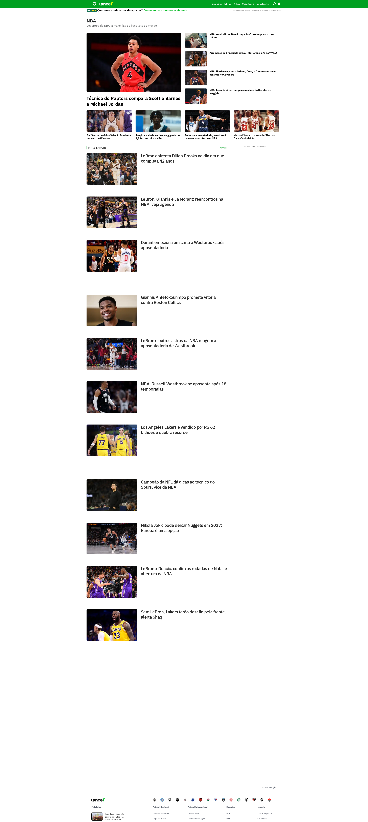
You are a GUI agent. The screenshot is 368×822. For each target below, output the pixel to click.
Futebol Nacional (161, 807)
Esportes (230, 807)
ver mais (223, 147)
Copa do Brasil (159, 818)
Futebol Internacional (198, 807)
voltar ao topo (267, 787)
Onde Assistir (248, 4)
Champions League (196, 818)
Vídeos (237, 4)
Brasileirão (217, 4)
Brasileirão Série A (161, 813)
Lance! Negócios (264, 813)
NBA (228, 813)
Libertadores (193, 813)
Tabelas (227, 4)
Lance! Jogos (263, 4)
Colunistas (262, 818)
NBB (228, 818)
